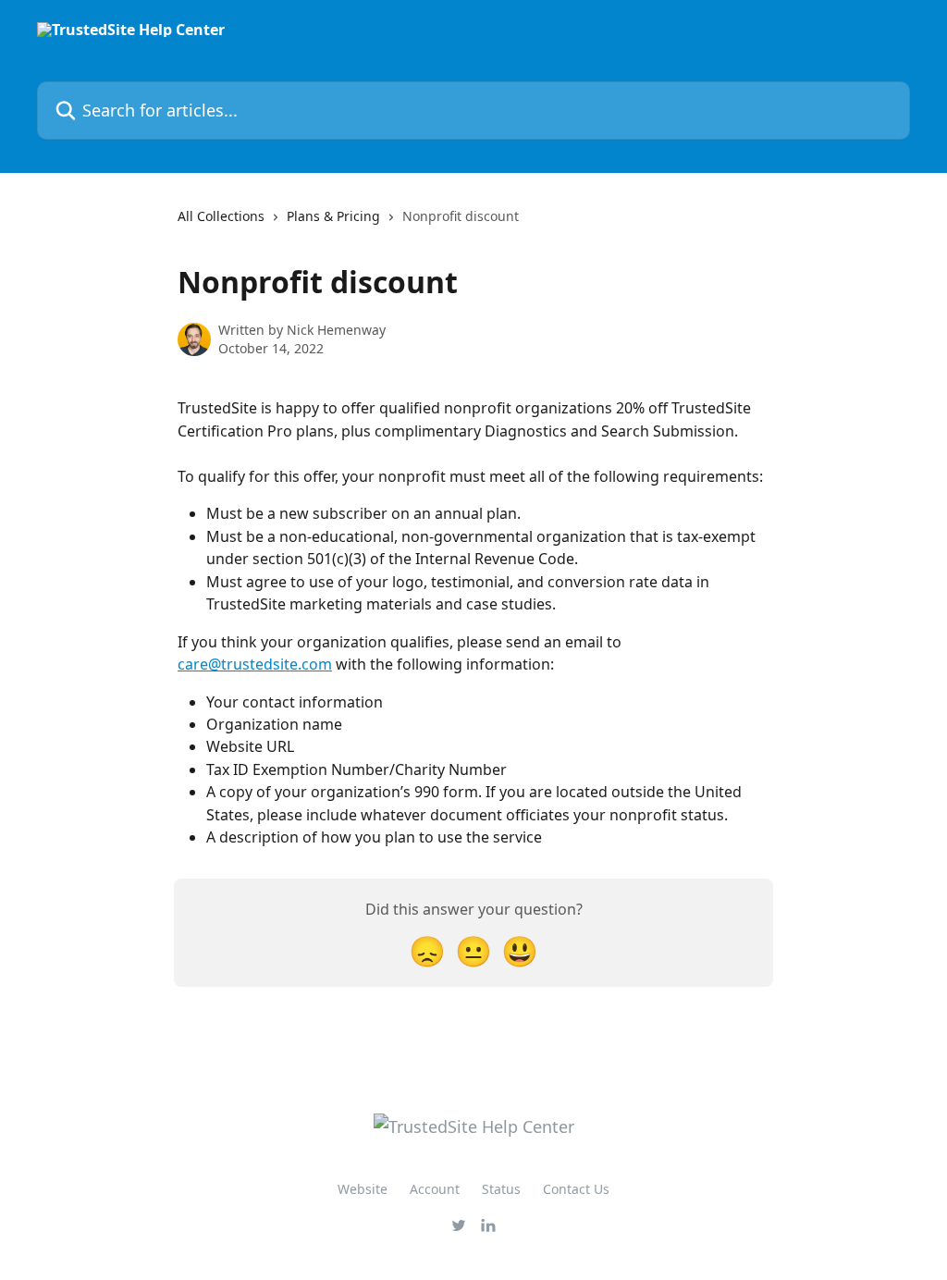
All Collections (221, 216)
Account (435, 1189)
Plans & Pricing (333, 216)
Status (501, 1189)
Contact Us (576, 1189)
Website (362, 1189)
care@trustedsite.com (255, 664)
